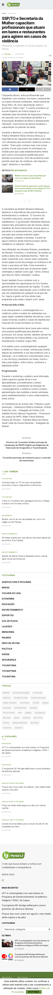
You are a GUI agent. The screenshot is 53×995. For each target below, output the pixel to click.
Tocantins (7, 479)
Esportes (8, 615)
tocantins (18, 728)
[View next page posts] (29, 201)
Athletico (6, 698)
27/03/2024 (19, 54)
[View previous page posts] (24, 201)
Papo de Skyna (11, 643)
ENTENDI (33, 992)
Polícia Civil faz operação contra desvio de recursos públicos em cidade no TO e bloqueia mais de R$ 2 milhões (32, 188)
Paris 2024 (38, 718)
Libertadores (40, 713)
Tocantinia (9, 665)
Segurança (12, 13)
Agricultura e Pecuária (16, 582)
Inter (20, 713)
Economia (8, 598)
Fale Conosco (22, 977)
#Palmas (6, 693)
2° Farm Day (37, 693)
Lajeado (7, 626)
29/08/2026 (20, 181)
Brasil (6, 587)
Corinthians (24, 703)
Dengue (45, 703)
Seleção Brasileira (20, 723)
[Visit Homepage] (13, 4)
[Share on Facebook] (10, 89)
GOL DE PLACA (10, 621)
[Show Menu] (3, 4)
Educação (8, 604)
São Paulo (35, 723)
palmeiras (26, 718)
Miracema (8, 632)
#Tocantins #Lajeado (21, 693)
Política (7, 648)
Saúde (5, 654)
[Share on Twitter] (27, 89)
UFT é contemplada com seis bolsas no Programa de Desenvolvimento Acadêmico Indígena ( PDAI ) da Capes (25, 750)
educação (7, 708)
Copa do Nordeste (38, 698)
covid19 (36, 703)
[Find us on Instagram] (3, 880)
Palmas (6, 637)
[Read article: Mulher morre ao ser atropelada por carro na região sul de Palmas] (7, 178)
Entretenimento (10, 534)
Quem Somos (7, 977)
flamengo (33, 708)
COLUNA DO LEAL (11, 593)
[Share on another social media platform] (43, 89)
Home (4, 13)
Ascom (7, 54)
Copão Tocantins (10, 703)
